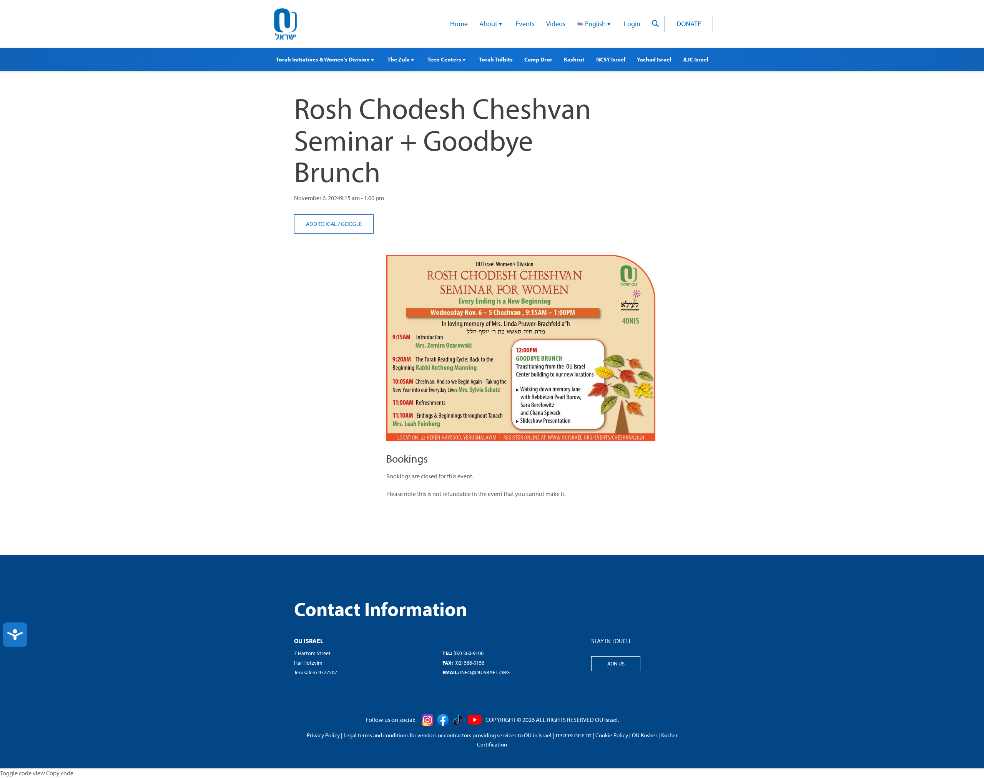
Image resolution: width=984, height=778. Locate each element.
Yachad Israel (654, 59)
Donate (688, 23)
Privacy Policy (323, 735)
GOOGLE (351, 223)
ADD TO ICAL (322, 223)
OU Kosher (644, 735)
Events (525, 23)
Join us (616, 663)
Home (459, 23)
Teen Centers (444, 59)
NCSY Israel (610, 59)
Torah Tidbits (496, 59)
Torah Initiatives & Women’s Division (323, 59)
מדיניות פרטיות (573, 735)
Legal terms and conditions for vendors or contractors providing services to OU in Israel (448, 735)
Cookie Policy (611, 735)
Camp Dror (538, 59)
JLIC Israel (695, 59)
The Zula (399, 59)
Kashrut (574, 59)
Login (632, 23)
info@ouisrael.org (485, 672)
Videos (555, 23)
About (489, 23)
